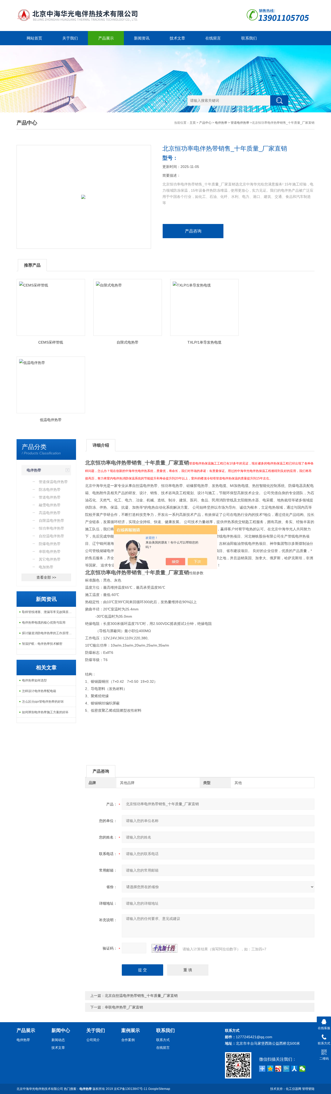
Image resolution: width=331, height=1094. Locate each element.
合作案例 (128, 1040)
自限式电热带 (127, 342)
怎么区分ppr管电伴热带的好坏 (43, 701)
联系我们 (249, 38)
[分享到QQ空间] (270, 1069)
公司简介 (93, 1040)
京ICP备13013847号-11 (130, 1089)
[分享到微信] (302, 1069)
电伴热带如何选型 (34, 680)
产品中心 (205, 123)
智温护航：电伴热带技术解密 (42, 644)
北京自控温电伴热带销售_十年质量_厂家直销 (141, 996)
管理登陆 (308, 1089)
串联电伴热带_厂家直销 (124, 1007)
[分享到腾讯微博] (286, 1069)
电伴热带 (221, 123)
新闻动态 (58, 1040)
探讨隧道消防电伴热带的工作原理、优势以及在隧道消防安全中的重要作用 (49, 633)
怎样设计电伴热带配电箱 (39, 691)
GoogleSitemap (159, 1089)
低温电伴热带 (51, 420)
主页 (193, 123)
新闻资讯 (141, 38)
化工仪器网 (293, 1089)
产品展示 (106, 38)
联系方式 (163, 1040)
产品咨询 (193, 231)
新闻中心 (60, 1030)
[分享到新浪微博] (278, 1069)
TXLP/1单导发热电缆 (204, 342)
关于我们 (70, 38)
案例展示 (130, 1030)
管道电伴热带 (240, 123)
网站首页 (34, 38)
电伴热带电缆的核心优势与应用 (43, 622)
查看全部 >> (46, 577)
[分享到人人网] (294, 1069)
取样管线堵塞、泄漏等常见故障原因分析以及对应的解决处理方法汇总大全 (49, 612)
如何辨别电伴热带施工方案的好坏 (45, 712)
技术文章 (177, 38)
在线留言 (213, 38)
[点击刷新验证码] (164, 948)
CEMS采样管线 (50, 342)
